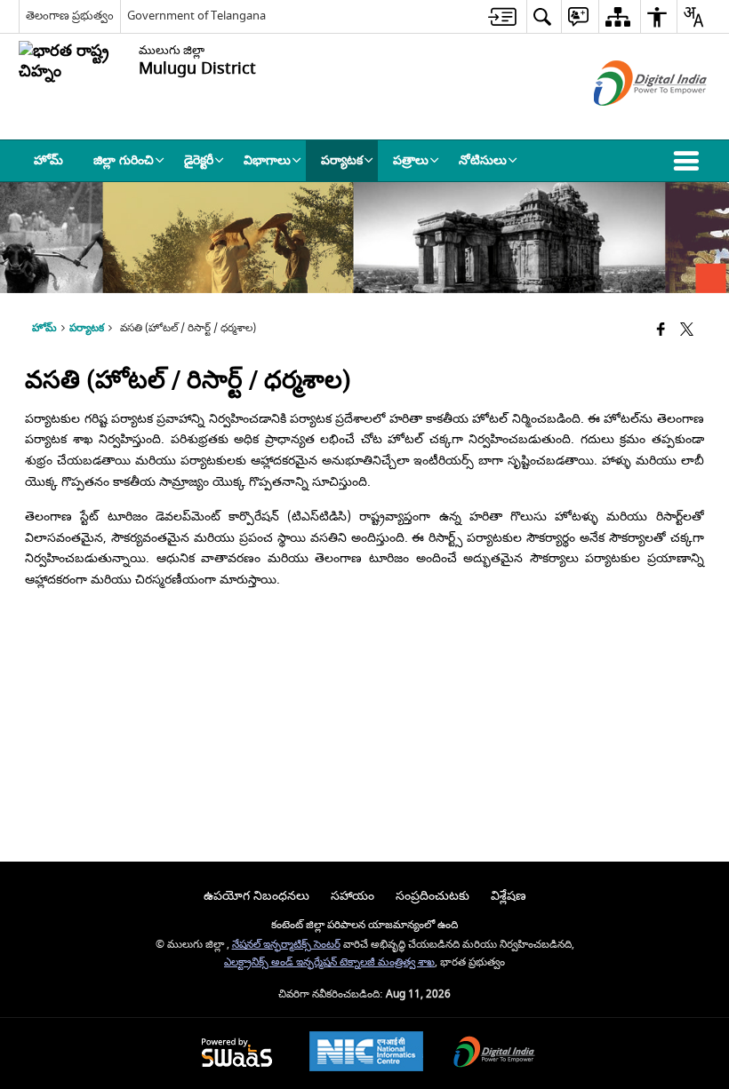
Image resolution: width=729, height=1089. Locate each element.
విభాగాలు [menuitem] (267, 160)
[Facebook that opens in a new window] (661, 330)
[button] (690, 160)
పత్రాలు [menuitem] (411, 160)
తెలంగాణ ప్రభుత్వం (70, 15)
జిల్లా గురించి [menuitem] (123, 160)
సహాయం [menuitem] (352, 895)
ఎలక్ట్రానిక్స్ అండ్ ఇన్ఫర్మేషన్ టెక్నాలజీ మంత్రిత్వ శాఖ (329, 962)
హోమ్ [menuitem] (48, 160)
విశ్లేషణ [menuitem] (508, 895)
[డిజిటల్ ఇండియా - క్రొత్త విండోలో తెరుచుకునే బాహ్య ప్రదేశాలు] (628, 121)
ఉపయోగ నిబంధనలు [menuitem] (256, 895)
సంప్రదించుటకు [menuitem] (432, 895)
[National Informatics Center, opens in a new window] (366, 1053)
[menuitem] (502, 16)
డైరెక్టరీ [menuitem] (198, 160)
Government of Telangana (196, 15)
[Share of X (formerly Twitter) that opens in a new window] (687, 330)
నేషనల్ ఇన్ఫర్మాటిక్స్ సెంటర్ (286, 944)
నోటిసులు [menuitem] (483, 160)
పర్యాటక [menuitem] (342, 160)
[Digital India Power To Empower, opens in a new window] (494, 1054)
